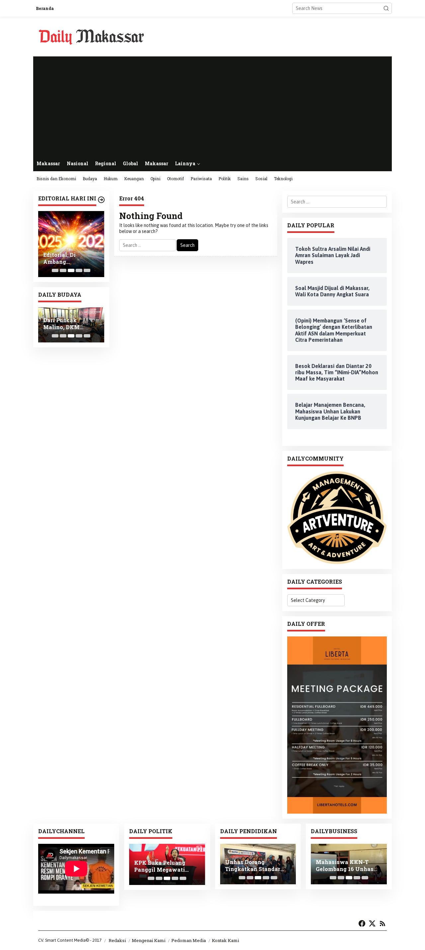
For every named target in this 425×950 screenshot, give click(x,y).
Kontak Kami (225, 940)
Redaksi (117, 940)
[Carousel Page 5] (87, 270)
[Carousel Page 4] (79, 270)
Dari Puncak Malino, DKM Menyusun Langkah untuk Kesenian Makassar (70, 324)
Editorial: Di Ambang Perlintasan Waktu (69, 258)
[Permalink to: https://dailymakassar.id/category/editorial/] (101, 200)
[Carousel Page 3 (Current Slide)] (71, 270)
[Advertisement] (212, 106)
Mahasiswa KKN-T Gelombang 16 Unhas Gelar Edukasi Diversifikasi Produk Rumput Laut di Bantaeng (345, 866)
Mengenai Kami (148, 940)
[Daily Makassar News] (91, 36)
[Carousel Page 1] (55, 270)
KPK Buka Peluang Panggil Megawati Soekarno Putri (159, 866)
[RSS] (382, 923)
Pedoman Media (188, 940)
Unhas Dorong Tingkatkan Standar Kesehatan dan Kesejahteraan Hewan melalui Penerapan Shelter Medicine (255, 866)
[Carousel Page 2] (63, 270)
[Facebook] (362, 923)
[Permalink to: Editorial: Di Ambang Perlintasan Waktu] (71, 244)
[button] (386, 8)
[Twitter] (372, 923)
